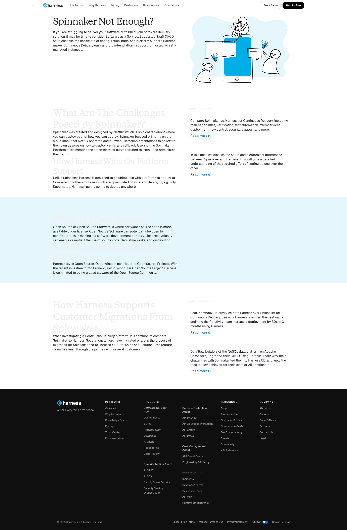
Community (228, 444)
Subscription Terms (183, 522)
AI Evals (187, 496)
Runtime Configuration (196, 502)
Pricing (114, 5)
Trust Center (112, 432)
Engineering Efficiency (195, 462)
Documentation (114, 438)
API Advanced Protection (197, 423)
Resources (150, 5)
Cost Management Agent (194, 448)
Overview (111, 408)
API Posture (189, 417)
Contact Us (266, 432)
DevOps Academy (231, 432)
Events (225, 438)
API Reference (229, 450)
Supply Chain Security (157, 482)
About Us (265, 408)
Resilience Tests (192, 491)
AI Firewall (188, 435)
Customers (131, 5)
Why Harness (97, 5)
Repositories (151, 447)
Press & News (267, 420)
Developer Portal (192, 485)
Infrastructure (152, 429)
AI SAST (149, 470)
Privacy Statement (237, 522)
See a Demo (271, 5)
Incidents (188, 478)
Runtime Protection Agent (194, 410)
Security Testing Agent (158, 464)
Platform (75, 5)
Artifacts (149, 441)
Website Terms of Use (211, 522)
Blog (224, 408)
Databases (150, 435)
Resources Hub (230, 414)
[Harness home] (55, 5)
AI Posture (188, 429)
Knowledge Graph (116, 420)
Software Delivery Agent (155, 409)
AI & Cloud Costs (192, 456)
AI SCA (148, 476)
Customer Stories (231, 420)
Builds (147, 423)
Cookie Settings (281, 522)
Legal (262, 438)
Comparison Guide (232, 426)
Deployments (152, 417)
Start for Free (293, 5)
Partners (264, 426)
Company (170, 5)
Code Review (152, 453)
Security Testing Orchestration (153, 490)
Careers (264, 414)
